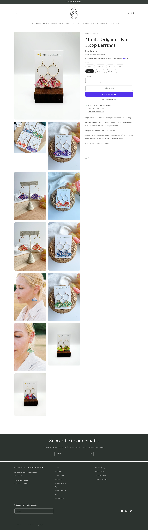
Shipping (88, 54)
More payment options (109, 99)
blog (56, 494)
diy (56, 487)
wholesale (58, 479)
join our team (59, 498)
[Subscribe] (91, 453)
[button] (16, 13)
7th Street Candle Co (26, 525)
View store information (96, 111)
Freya (121, 66)
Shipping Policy (100, 475)
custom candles (60, 483)
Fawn (90, 71)
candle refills (59, 475)
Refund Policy (100, 472)
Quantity (88, 76)
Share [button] (90, 158)
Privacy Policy (100, 468)
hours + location (60, 491)
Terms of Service (101, 479)
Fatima (91, 66)
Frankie (100, 71)
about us (58, 472)
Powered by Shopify (38, 525)
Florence (111, 71)
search (57, 468)
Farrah (101, 66)
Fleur (111, 66)
